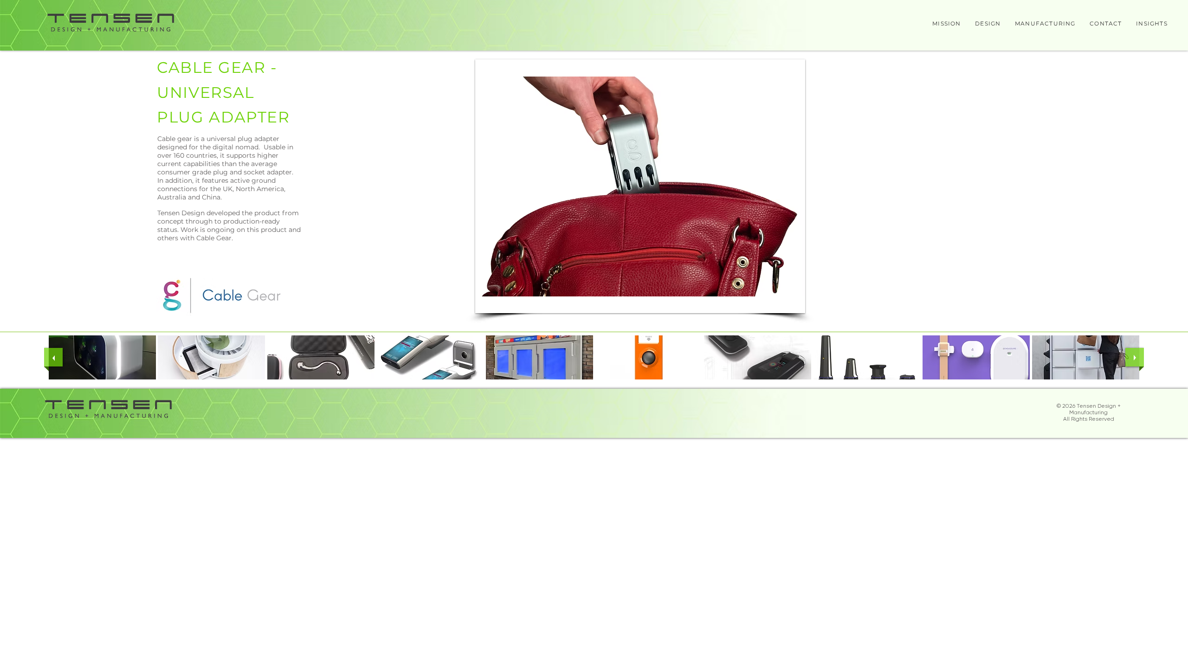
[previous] (53, 357)
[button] (640, 186)
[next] (1134, 357)
